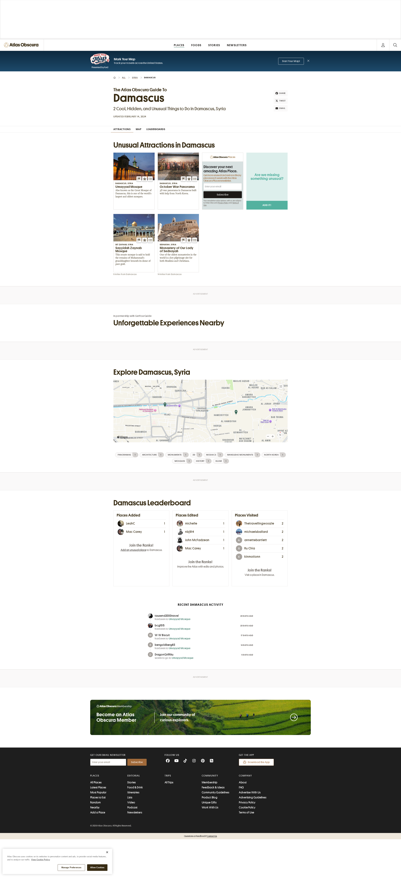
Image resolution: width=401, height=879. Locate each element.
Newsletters (134, 812)
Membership (209, 782)
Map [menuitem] (139, 129)
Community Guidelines (215, 792)
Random (95, 802)
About (243, 782)
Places (94, 775)
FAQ (241, 787)
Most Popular (98, 792)
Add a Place (97, 812)
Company (245, 775)
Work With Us (210, 807)
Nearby (95, 807)
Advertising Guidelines (252, 797)
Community (210, 775)
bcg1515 (160, 625)
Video (131, 802)
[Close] (107, 852)
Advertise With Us (249, 792)
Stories (131, 782)
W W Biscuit (162, 635)
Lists (129, 797)
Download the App (259, 762)
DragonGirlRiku (164, 654)
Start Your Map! (291, 61)
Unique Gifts (209, 802)
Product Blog (209, 797)
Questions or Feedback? (200, 836)
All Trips (169, 782)
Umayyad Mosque (179, 619)
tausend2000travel (167, 615)
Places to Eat (98, 797)
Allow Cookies (97, 867)
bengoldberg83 (165, 644)
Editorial (133, 775)
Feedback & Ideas (213, 787)
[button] (138, 178)
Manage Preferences (71, 867)
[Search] (395, 45)
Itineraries (133, 792)
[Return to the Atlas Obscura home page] (22, 45)
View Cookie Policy (40, 859)
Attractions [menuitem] (122, 129)
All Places (96, 782)
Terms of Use (246, 812)
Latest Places (98, 787)
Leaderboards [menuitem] (155, 129)
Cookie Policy (247, 807)
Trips (168, 775)
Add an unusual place (133, 550)
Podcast (132, 807)
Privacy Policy (223, 203)
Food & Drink (135, 787)
